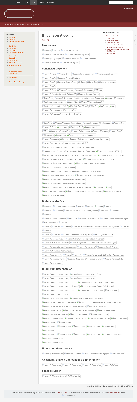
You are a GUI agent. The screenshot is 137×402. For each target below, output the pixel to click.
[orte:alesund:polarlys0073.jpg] (79, 326)
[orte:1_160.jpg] (119, 123)
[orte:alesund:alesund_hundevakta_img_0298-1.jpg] (60, 135)
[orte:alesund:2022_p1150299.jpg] (103, 106)
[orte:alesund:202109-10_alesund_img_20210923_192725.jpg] (81, 135)
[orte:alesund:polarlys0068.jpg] (64, 326)
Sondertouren (13, 68)
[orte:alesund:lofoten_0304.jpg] (95, 282)
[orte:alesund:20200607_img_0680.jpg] (48, 98)
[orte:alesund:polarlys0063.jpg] (67, 255)
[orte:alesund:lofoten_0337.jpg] (99, 302)
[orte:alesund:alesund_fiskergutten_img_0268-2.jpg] (48, 135)
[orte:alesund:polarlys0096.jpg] (98, 90)
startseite (23, 24)
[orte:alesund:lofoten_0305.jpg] (60, 286)
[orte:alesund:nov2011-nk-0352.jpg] (77, 255)
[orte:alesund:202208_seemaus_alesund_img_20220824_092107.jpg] (85, 139)
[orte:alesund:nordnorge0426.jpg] (114, 210)
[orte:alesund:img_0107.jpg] (53, 338)
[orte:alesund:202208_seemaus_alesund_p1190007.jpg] (68, 147)
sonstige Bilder (112, 53)
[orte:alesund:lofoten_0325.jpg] (64, 74)
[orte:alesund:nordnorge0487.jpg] (50, 223)
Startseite (12, 37)
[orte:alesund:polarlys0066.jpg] (49, 326)
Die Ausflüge (13, 58)
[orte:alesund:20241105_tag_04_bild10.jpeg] (59, 110)
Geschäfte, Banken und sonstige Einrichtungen (118, 50)
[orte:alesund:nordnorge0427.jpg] (68, 78)
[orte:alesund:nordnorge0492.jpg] (52, 59)
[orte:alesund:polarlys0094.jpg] (76, 235)
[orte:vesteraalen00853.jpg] (119, 318)
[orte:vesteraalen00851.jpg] (98, 318)
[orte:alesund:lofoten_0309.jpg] (91, 290)
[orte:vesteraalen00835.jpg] (69, 50)
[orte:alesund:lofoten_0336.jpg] (59, 302)
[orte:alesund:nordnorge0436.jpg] (65, 90)
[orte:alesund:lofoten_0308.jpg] (59, 290)
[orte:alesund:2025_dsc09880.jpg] (62, 114)
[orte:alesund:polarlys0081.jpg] (49, 334)
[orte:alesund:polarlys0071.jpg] (124, 227)
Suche (132, 3)
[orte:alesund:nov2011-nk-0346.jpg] (66, 227)
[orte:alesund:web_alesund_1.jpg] (70, 59)
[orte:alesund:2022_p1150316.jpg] (99, 187)
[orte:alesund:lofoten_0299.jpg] (55, 278)
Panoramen (111, 38)
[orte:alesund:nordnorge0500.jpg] (62, 223)
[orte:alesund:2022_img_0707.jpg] (72, 102)
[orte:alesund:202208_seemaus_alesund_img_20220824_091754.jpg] (65, 143)
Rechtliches (13, 77)
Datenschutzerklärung (16, 82)
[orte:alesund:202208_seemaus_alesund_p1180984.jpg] (79, 98)
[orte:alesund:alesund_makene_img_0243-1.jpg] (81, 82)
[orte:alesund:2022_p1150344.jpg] (64, 183)
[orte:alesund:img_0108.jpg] (53, 342)
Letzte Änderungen (15, 71)
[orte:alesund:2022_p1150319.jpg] (112, 106)
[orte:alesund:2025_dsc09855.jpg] (84, 259)
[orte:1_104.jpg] (67, 123)
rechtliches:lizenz (113, 393)
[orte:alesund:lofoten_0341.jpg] (52, 310)
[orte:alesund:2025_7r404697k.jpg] (53, 195)
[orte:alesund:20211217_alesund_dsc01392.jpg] (84, 239)
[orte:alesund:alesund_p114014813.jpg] (53, 239)
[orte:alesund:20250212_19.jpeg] (112, 191)
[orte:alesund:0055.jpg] (70, 63)
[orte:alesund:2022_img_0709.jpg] (59, 167)
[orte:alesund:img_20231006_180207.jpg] (68, 151)
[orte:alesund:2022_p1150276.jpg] (78, 106)
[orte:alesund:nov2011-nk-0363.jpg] (100, 131)
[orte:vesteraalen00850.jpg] (75, 318)
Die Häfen (12, 50)
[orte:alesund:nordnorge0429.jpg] (54, 219)
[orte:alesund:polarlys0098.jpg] (60, 131)
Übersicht (12, 39)
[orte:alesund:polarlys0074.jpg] (93, 326)
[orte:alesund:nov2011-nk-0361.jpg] (80, 131)
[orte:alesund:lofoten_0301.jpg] (82, 278)
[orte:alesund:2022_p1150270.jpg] (67, 187)
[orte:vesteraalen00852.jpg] (49, 86)
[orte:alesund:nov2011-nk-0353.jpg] (108, 206)
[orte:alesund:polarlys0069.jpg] (91, 127)
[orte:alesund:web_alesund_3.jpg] (50, 63)
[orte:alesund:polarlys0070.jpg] (95, 354)
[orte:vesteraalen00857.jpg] (49, 78)
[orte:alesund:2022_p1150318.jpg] (108, 187)
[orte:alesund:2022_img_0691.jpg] (54, 102)
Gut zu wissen (13, 60)
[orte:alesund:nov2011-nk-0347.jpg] (55, 314)
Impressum (12, 80)
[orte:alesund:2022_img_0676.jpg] (108, 151)
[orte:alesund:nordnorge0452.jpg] (77, 54)
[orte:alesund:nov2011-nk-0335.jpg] (84, 90)
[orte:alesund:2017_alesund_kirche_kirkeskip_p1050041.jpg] (59, 94)
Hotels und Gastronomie (115, 47)
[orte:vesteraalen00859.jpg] (78, 314)
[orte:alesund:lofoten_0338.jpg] (64, 306)
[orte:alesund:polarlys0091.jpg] (64, 334)
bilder (41, 24)
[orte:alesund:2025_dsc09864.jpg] (107, 247)
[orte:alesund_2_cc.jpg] (46, 227)
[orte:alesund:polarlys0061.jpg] (64, 322)
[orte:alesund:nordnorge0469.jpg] (88, 219)
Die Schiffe (12, 48)
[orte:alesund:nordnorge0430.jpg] (49, 90)
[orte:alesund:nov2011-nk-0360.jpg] (106, 74)
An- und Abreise (14, 56)
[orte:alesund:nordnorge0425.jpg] (103, 210)
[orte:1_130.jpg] (61, 376)
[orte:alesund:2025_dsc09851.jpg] (52, 263)
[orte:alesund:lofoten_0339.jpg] (82, 74)
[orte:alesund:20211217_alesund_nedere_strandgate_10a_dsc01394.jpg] (56, 243)
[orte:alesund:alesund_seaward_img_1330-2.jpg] (91, 82)
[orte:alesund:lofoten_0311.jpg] (111, 290)
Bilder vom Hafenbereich (115, 45)
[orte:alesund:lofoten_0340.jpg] (97, 306)
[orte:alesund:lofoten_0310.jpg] (96, 123)
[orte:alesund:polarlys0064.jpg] (76, 127)
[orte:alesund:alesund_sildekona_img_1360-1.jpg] (47, 123)
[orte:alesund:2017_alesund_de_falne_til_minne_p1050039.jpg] (88, 94)
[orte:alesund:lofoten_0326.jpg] (72, 365)
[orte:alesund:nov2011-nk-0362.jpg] (47, 206)
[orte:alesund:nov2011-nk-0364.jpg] (64, 206)
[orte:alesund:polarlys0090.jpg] (117, 354)
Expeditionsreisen (15, 65)
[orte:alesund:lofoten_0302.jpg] (59, 282)
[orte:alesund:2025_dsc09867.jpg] (58, 251)
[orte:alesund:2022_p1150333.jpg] (53, 191)
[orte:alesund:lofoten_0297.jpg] (55, 274)
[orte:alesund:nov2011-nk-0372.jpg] (53, 354)
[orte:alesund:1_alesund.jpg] (72, 219)
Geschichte (12, 46)
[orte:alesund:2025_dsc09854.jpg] (113, 259)
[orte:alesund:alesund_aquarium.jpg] (50, 139)
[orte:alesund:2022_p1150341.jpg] (90, 163)
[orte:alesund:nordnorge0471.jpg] (114, 219)
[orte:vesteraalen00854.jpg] (55, 227)
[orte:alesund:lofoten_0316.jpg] (52, 255)
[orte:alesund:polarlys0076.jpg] (108, 326)
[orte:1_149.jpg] (53, 54)
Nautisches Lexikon (15, 62)
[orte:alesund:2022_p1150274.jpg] (93, 243)
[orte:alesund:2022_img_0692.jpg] (110, 155)
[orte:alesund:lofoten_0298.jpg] (86, 274)
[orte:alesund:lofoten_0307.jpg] (96, 286)
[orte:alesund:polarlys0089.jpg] (46, 231)
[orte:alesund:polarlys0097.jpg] (93, 334)
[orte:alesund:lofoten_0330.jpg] (86, 298)
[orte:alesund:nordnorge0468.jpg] (80, 210)
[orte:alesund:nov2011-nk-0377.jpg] (89, 206)
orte (29, 24)
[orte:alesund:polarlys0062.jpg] (62, 127)
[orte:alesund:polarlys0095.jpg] (79, 334)
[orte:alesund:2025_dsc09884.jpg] (54, 259)
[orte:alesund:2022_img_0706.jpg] (89, 175)
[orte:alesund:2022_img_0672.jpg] (110, 365)
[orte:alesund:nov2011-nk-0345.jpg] (66, 82)
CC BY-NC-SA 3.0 (63, 393)
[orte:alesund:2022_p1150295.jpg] (93, 106)
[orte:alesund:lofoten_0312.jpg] (55, 294)
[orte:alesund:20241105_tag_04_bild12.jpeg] (84, 191)
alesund (35, 24)
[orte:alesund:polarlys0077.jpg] (45, 131)
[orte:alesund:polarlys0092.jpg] (46, 235)
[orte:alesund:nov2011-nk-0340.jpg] (49, 322)
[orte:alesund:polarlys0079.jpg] (49, 330)
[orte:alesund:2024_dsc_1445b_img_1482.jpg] (86, 247)
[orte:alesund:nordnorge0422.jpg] (106, 310)
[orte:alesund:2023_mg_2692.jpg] (59, 247)
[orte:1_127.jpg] (95, 227)
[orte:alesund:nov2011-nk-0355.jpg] (47, 210)
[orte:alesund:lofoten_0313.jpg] (55, 298)
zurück (45, 40)
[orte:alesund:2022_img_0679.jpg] (115, 98)
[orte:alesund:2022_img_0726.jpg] (91, 102)
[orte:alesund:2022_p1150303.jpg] (99, 159)
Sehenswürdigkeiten (113, 40)
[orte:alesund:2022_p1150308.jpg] (62, 159)
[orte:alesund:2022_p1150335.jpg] (58, 163)
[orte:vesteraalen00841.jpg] (99, 314)
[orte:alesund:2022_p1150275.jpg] (55, 106)
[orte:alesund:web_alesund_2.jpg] (88, 59)
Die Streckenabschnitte (16, 52)
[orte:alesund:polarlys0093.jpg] (55, 235)
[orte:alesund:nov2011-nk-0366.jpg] (116, 131)
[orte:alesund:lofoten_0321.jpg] (49, 127)
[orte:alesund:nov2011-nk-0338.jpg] (46, 50)
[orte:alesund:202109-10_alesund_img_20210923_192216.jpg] (103, 255)
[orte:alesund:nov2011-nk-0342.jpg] (49, 82)
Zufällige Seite (13, 73)
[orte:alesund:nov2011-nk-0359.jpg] (58, 210)
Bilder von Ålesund (111, 36)
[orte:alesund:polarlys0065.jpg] (72, 354)
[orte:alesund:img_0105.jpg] (112, 334)
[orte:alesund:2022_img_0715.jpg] (58, 175)
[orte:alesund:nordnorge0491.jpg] (53, 318)
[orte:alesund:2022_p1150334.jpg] (69, 155)
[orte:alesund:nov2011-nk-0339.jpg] (55, 50)
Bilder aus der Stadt (113, 42)
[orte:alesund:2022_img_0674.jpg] (72, 171)
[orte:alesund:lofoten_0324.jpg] (49, 74)
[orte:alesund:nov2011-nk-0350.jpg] (98, 206)
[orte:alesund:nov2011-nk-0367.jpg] (80, 206)
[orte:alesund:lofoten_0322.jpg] (52, 365)
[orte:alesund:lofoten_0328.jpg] (92, 365)
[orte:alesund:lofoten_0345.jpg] (103, 235)
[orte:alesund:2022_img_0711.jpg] (64, 179)
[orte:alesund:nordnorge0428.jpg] (47, 215)
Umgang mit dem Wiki (16, 41)
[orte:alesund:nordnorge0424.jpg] (107, 82)
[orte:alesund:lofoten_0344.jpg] (79, 310)
